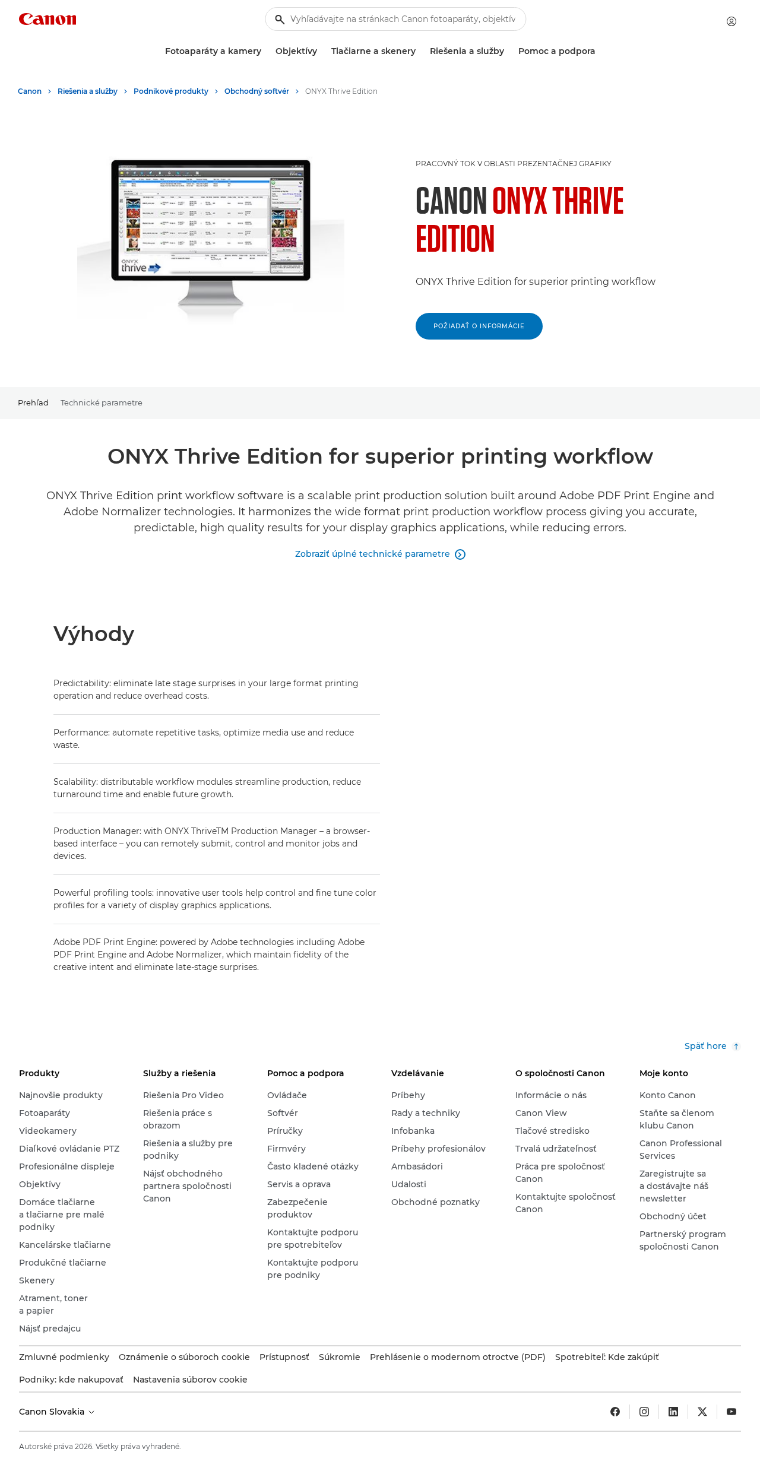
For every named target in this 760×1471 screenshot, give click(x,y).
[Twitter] (702, 1411)
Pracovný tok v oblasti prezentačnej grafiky (514, 163)
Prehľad (33, 402)
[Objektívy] (322, 51)
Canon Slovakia (53, 1411)
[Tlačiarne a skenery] (420, 51)
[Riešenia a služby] (509, 51)
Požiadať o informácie (479, 326)
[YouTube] (731, 1411)
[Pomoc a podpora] (600, 51)
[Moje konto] (731, 21)
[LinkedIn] (673, 1411)
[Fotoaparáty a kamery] (266, 51)
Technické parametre (101, 402)
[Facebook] (615, 1411)
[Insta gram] (644, 1411)
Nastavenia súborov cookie (190, 1379)
